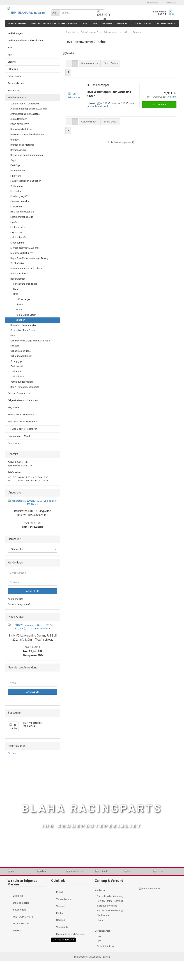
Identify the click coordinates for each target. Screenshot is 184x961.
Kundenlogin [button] (152, 2)
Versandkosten (64, 899)
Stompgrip (16, 361)
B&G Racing (14, 90)
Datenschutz (96, 956)
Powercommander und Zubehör (26, 268)
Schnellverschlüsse (20, 351)
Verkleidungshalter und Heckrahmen (54, 23)
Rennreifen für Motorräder (21, 414)
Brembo (14, 139)
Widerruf (60, 906)
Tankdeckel (16, 366)
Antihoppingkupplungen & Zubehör (28, 108)
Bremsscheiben (18, 150)
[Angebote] (56, 493)
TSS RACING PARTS (23, 916)
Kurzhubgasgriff (18, 196)
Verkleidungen (17, 23)
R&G (12, 335)
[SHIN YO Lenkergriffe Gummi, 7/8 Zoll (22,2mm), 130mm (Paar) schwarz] (32, 627)
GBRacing (122, 23)
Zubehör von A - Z (17, 97)
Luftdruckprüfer (18, 237)
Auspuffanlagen (18, 119)
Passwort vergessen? (19, 604)
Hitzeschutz (16, 191)
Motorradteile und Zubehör (70, 934)
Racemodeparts (166, 23)
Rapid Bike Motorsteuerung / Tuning (29, 258)
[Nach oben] (174, 950)
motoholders (19, 909)
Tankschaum (17, 376)
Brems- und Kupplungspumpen (26, 155)
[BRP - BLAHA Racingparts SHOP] (27, 12)
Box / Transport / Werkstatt (24, 387)
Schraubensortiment (21, 356)
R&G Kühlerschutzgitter (22, 211)
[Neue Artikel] (56, 617)
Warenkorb (62, 927)
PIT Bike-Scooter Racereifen (22, 428)
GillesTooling (142, 23)
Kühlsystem (16, 206)
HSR (15, 294)
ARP (95, 23)
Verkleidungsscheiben (22, 381)
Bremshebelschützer (21, 129)
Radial (19, 309)
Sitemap (12, 753)
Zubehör (20, 320)
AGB (107, 956)
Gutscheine (13, 443)
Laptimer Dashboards (21, 217)
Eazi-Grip (15, 165)
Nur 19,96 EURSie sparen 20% (32, 651)
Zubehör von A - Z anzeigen (24, 103)
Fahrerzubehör (18, 170)
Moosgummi (17, 242)
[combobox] (90, 63)
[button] (138, 2)
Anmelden (32, 591)
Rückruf (60, 913)
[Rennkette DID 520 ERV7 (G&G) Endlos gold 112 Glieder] (32, 502)
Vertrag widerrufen (63, 939)
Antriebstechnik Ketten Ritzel (25, 114)
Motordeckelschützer (21, 253)
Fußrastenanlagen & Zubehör (25, 180)
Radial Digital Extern (26, 314)
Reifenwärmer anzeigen (25, 283)
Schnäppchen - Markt (19, 436)
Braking (107, 23)
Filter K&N (15, 175)
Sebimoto (17, 895)
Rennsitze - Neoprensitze (23, 325)
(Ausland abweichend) (98, 106)
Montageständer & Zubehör (24, 247)
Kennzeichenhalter (19, 201)
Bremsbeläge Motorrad (22, 144)
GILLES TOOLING (21, 923)
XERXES (16, 930)
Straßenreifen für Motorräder (23, 421)
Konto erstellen (15, 599)
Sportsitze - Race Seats (22, 330)
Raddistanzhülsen (19, 273)
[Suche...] (100, 13)
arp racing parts (20, 902)
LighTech (15, 222)
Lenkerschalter (18, 227)
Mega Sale (13, 407)
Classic (19, 304)
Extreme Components (19, 393)
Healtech (15, 345)
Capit (13, 160)
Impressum (81, 956)
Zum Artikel (159, 104)
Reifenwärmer (17, 278)
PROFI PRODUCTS (19, 124)
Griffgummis (17, 186)
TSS (85, 23)
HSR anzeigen (23, 299)
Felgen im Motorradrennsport (23, 400)
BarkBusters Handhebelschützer (27, 134)
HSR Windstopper (98, 85)
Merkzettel (170, 2)
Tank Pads (15, 371)
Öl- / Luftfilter (17, 263)
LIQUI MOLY (16, 232)
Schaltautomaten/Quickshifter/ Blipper (30, 340)
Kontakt (60, 892)
